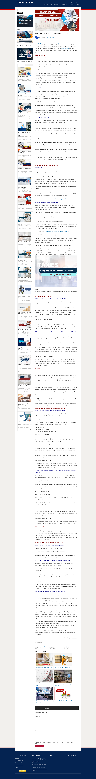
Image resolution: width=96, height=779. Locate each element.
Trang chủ (46, 4)
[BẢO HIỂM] (78, 2)
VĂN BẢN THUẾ (64, 4)
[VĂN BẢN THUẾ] (74, 2)
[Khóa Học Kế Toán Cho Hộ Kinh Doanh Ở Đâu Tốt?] (24, 253)
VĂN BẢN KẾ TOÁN (56, 4)
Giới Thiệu (17, 758)
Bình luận (37, 716)
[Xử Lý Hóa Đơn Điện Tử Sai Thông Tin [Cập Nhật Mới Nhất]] (24, 236)
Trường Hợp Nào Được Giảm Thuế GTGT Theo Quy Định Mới (49, 43)
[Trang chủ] (70, 2)
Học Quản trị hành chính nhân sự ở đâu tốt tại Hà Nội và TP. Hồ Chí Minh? (39, 760)
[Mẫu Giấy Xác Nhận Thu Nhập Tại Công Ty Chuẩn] (24, 341)
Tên (36, 730)
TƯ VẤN (50, 4)
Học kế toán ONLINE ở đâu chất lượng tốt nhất (55, 199)
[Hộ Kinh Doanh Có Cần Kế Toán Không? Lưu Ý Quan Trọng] (24, 71)
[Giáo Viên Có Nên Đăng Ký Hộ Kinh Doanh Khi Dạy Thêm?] (24, 416)
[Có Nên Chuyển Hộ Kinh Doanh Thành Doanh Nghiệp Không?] (24, 217)
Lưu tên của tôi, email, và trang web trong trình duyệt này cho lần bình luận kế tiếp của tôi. (56, 743)
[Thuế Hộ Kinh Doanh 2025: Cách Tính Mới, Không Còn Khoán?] (24, 289)
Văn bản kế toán (25, 2)
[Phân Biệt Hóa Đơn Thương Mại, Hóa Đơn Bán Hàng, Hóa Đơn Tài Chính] (24, 378)
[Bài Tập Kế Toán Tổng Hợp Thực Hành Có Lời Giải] (24, 163)
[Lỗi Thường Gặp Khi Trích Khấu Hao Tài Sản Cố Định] (24, 180)
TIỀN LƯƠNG (71, 4)
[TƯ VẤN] (71, 2)
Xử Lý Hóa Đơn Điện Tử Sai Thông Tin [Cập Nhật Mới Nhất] (58, 231)
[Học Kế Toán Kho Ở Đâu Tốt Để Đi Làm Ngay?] (24, 88)
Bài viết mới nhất (29, 64)
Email (36, 735)
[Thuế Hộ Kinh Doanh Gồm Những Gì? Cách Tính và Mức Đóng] (24, 307)
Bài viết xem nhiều (21, 64)
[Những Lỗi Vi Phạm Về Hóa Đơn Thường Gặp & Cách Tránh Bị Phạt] (24, 359)
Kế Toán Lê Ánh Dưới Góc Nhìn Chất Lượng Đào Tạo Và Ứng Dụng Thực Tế (25, 134)
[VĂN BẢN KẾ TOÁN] (73, 2)
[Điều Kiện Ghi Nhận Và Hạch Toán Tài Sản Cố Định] (24, 146)
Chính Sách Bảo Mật (19, 760)
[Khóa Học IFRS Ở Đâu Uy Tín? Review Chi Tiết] (24, 397)
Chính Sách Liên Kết (19, 765)
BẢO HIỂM (77, 4)
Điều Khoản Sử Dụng (19, 762)
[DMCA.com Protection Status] (22, 770)
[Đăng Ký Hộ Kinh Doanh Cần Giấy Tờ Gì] (24, 271)
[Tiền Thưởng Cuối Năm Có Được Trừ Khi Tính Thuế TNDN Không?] (24, 107)
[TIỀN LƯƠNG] (76, 2)
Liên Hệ (16, 767)
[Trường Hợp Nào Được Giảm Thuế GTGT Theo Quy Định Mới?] (24, 198)
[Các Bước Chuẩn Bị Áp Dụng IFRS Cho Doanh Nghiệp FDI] (24, 324)
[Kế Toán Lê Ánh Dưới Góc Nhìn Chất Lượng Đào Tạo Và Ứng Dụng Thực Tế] (24, 126)
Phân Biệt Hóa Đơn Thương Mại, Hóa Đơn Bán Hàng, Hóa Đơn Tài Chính (24, 386)
